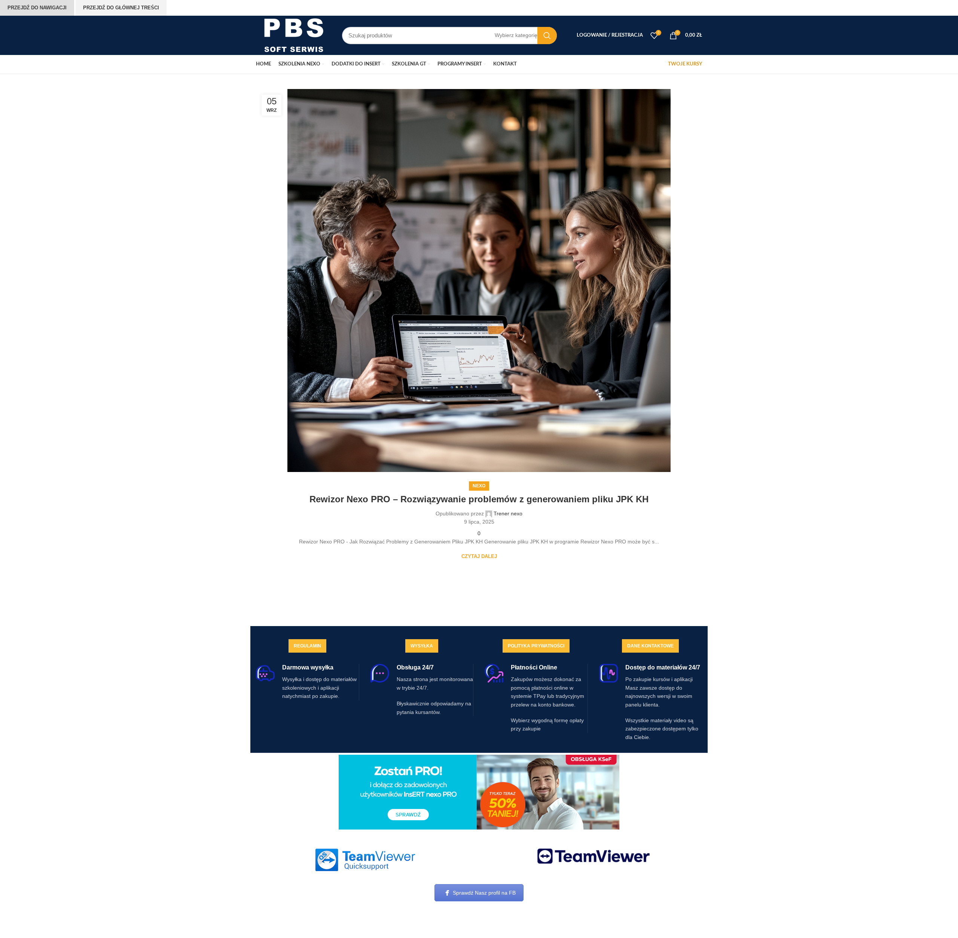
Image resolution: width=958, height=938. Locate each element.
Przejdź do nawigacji (37, 7)
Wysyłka (422, 646)
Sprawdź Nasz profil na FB (484, 893)
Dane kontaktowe (650, 646)
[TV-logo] (593, 856)
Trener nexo (508, 513)
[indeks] (365, 860)
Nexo (479, 485)
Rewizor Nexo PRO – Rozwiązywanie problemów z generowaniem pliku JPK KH (479, 499)
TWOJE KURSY (685, 64)
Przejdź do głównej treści (121, 7)
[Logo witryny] (293, 35)
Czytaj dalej (479, 556)
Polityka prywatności (536, 646)
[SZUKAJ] (547, 35)
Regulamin (307, 646)
